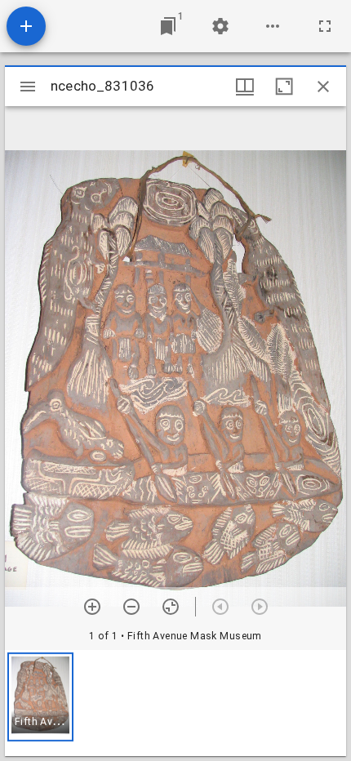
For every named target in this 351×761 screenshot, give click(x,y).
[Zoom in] (92, 606)
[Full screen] (324, 26)
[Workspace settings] (220, 26)
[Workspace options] (272, 26)
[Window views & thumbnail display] (244, 86)
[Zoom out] (131, 606)
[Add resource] (26, 26)
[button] (40, 696)
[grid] (175, 703)
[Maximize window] (284, 86)
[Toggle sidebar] (27, 86)
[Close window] (323, 86)
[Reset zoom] (170, 606)
